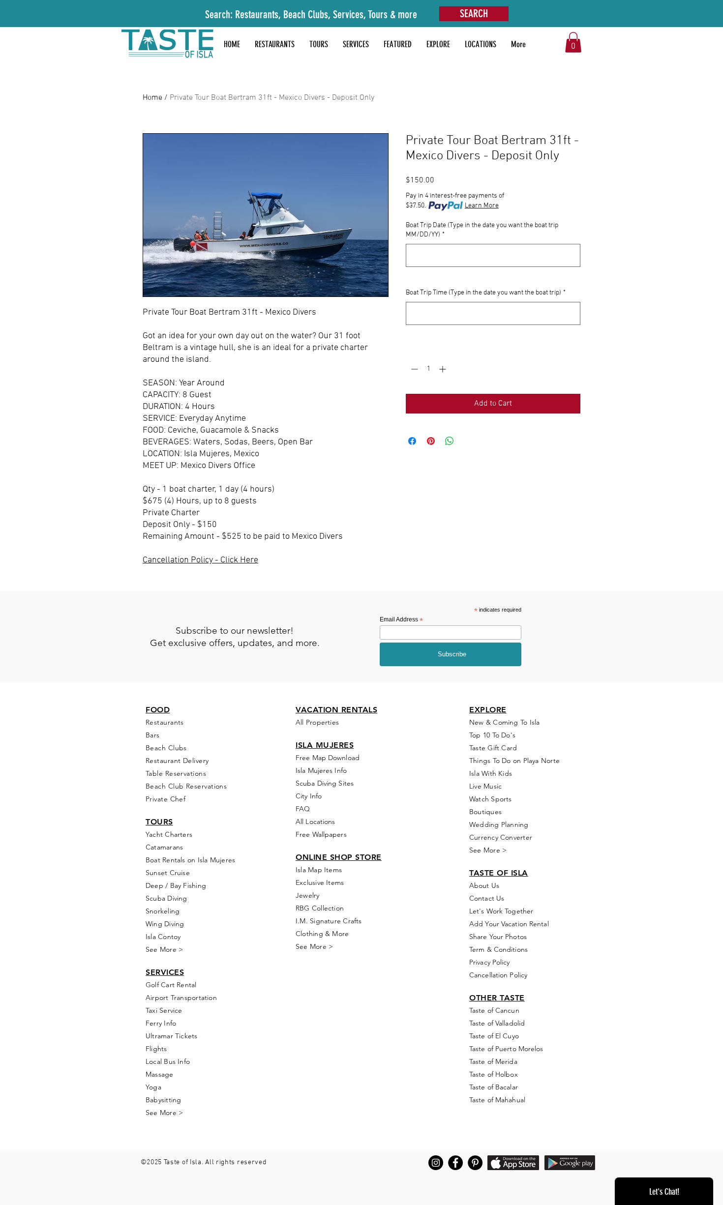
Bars (153, 735)
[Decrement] (413, 369)
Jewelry (308, 895)
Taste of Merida (493, 1061)
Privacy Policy (489, 962)
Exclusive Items (320, 882)
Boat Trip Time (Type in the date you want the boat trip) (486, 293)
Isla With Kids (490, 773)
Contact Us (486, 898)
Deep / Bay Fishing (176, 885)
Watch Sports (490, 798)
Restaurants (165, 722)
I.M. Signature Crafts (329, 920)
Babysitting (163, 1099)
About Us (484, 885)
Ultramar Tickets (172, 1035)
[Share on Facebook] (412, 441)
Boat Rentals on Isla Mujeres (190, 859)
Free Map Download (328, 757)
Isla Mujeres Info (321, 770)
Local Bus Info (168, 1061)
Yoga (153, 1087)
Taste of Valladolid (497, 1023)
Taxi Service (164, 1010)
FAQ (303, 808)
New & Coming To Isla (504, 722)
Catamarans (164, 847)
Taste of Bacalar (493, 1087)
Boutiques (485, 811)
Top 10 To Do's (493, 735)
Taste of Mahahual (497, 1099)
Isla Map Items (319, 869)
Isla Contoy (163, 936)
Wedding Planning (499, 824)
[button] (397, 44)
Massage (160, 1074)
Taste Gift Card (493, 747)
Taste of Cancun (494, 1010)
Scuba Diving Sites (325, 783)
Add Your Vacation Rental (509, 923)
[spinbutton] (428, 369)
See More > (164, 949)
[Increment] (443, 369)
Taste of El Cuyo (494, 1035)
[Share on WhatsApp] (449, 441)
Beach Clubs (166, 747)
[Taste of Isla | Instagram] (435, 1162)
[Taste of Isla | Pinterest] (475, 1162)
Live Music (485, 786)
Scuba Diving (166, 898)
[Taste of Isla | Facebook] (455, 1162)
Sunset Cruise (168, 872)
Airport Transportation (181, 997)
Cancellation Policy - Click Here (200, 560)
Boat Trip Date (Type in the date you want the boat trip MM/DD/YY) (482, 230)
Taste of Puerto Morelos (506, 1048)
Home (152, 98)
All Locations (315, 821)
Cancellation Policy (498, 974)
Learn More (482, 206)
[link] (573, 42)
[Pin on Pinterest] (431, 441)
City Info (309, 796)
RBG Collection (320, 908)
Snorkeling (163, 911)
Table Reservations (176, 773)
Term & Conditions (498, 949)
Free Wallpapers (321, 834)
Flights (156, 1048)
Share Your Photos (498, 936)
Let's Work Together (501, 911)
